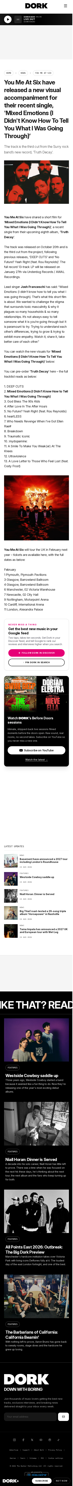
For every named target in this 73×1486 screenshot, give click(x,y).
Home (8, 73)
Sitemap (33, 1458)
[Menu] (65, 5)
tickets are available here (30, 555)
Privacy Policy (55, 1450)
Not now (61, 1481)
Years (22, 1458)
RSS (42, 1458)
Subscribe (41, 1481)
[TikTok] (58, 1440)
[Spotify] (49, 1440)
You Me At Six (14, 217)
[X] (32, 1440)
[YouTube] (41, 1440)
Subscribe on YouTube (38, 750)
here (53, 371)
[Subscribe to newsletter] (63, 1417)
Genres (13, 1458)
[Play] (8, 19)
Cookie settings (55, 1458)
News (23, 73)
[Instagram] (14, 1440)
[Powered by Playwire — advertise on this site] (36, 1474)
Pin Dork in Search (36, 662)
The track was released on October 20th (31, 247)
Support (26, 1450)
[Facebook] (23, 1440)
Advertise (13, 1450)
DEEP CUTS (38, 257)
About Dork (39, 1450)
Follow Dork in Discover (36, 653)
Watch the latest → (36, 759)
